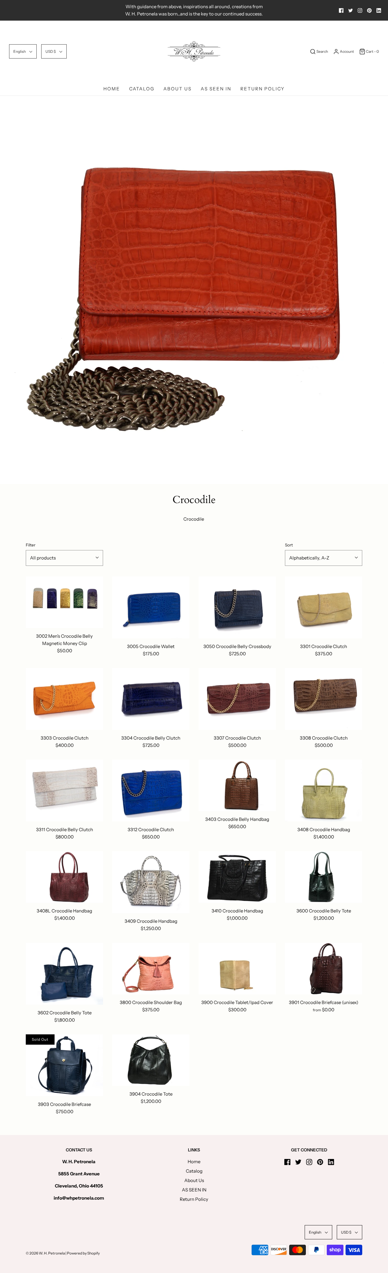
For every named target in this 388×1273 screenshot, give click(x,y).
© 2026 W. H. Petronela (45, 1253)
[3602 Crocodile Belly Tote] (64, 974)
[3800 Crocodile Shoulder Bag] (150, 968)
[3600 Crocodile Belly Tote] (323, 877)
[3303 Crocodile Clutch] (64, 699)
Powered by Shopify (83, 1253)
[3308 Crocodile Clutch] (323, 699)
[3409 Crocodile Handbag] (150, 882)
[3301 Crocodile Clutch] (323, 607)
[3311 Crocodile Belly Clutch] (64, 790)
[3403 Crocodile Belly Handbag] (237, 785)
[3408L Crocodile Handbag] (64, 877)
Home (111, 89)
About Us (177, 89)
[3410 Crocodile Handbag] (237, 877)
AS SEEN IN (216, 89)
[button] (23, 51)
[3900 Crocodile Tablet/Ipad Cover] (237, 968)
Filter (30, 544)
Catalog (141, 89)
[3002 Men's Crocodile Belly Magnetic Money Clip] (64, 602)
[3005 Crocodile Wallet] (150, 607)
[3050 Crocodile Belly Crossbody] (237, 607)
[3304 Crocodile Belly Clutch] (150, 699)
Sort (289, 544)
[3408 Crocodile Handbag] (323, 790)
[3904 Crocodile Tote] (150, 1060)
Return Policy (262, 89)
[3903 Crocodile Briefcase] (64, 1065)
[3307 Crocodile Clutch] (237, 699)
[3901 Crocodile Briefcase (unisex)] (323, 968)
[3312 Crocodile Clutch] (150, 790)
